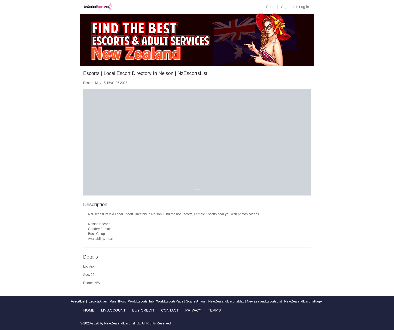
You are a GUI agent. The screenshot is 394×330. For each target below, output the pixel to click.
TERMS (214, 310)
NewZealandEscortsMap (226, 301)
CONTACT (170, 310)
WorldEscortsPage (169, 301)
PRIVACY (193, 310)
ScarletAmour (196, 301)
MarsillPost (117, 301)
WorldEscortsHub (141, 301)
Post (270, 7)
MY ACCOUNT (113, 310)
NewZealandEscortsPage (303, 301)
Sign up (287, 7)
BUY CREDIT (143, 310)
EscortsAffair (97, 301)
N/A (97, 283)
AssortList (78, 301)
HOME (88, 310)
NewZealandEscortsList (264, 301)
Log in (304, 7)
